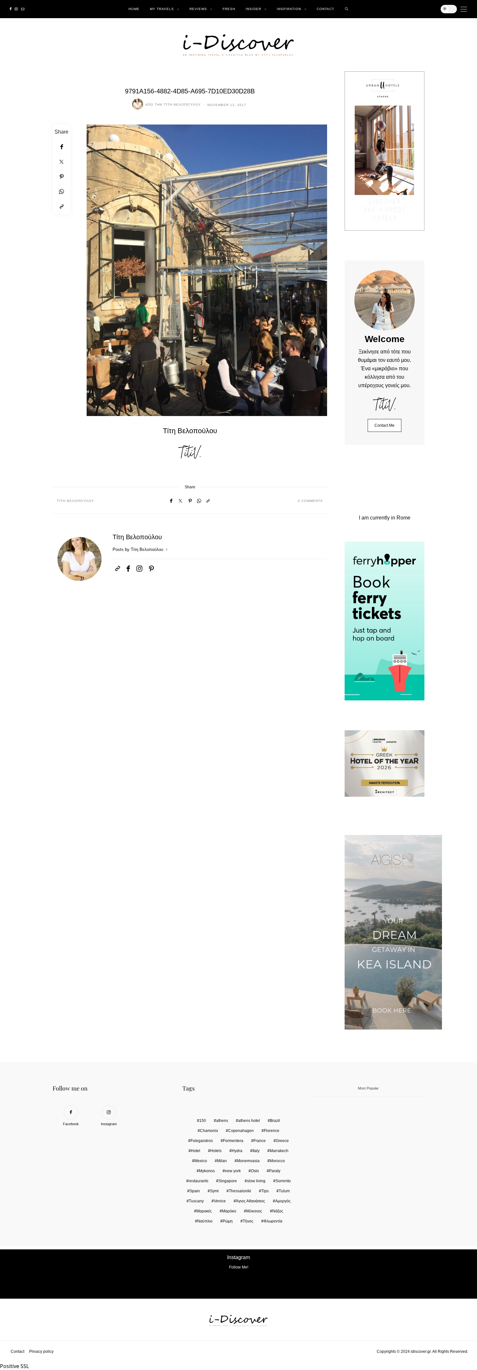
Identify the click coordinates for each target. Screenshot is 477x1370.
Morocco (277, 1161)
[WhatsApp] (61, 191)
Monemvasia (248, 1161)
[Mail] (22, 9)
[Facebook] (10, 9)
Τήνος (248, 1221)
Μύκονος (254, 1211)
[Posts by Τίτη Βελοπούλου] (137, 104)
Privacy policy (41, 1351)
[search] (347, 9)
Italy (256, 1151)
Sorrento (283, 1181)
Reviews (198, 9)
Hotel (195, 1151)
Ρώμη (228, 1221)
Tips (265, 1191)
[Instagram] (16, 9)
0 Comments (310, 501)
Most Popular (368, 1088)
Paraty (274, 1171)
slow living (256, 1181)
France (259, 1140)
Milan (222, 1161)
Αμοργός (283, 1201)
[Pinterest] (61, 176)
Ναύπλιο (205, 1221)
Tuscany (196, 1201)
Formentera (233, 1140)
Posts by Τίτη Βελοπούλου (139, 549)
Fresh (229, 9)
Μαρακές (204, 1211)
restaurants (198, 1181)
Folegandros (201, 1140)
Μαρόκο (229, 1211)
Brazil (275, 1120)
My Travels (162, 9)
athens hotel (249, 1120)
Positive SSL (14, 1366)
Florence (271, 1130)
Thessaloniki (240, 1191)
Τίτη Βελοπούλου (182, 104)
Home (134, 9)
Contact (325, 9)
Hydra (237, 1151)
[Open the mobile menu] (464, 9)
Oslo (255, 1171)
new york (233, 1171)
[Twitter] (61, 161)
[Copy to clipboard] (61, 206)
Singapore (227, 1181)
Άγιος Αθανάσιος (250, 1201)
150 (202, 1120)
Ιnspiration (289, 9)
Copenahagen (241, 1130)
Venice (220, 1201)
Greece (282, 1140)
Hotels (216, 1151)
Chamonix (209, 1130)
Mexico (200, 1161)
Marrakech (279, 1151)
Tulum (284, 1191)
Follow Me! (238, 1267)
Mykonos (207, 1171)
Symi (214, 1191)
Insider (253, 9)
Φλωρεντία (272, 1221)
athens (222, 1120)
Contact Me (384, 425)
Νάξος (277, 1211)
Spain (195, 1191)
